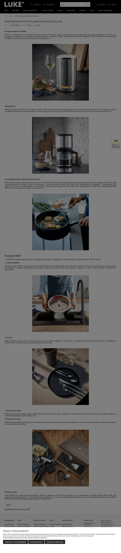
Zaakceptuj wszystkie (55, 542)
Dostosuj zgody (36, 542)
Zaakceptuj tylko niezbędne (15, 542)
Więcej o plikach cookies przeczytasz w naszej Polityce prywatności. (25, 537)
